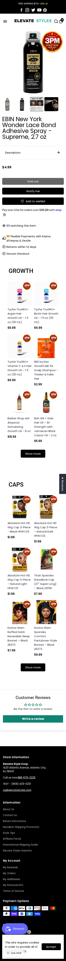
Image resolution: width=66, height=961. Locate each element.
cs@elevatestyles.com (17, 790)
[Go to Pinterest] (45, 10)
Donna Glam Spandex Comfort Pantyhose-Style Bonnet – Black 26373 (45, 638)
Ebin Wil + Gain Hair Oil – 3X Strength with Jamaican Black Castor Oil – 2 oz (45, 426)
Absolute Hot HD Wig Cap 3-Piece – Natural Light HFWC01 (19, 581)
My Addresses (11, 879)
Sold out (33, 181)
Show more (33, 454)
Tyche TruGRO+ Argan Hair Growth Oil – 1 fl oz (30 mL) (18, 315)
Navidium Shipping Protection (21, 827)
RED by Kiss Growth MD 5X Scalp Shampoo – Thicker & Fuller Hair (46, 370)
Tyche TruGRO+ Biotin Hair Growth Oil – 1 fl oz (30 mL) (46, 315)
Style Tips (9, 833)
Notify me (33, 191)
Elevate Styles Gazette (17, 850)
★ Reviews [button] (63, 484)
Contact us (10, 815)
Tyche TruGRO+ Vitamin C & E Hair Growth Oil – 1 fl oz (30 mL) (20, 368)
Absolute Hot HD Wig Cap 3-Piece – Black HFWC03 (19, 527)
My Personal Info (13, 885)
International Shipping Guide (20, 844)
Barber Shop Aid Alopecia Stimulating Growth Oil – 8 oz (19, 424)
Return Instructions (14, 821)
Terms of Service (13, 891)
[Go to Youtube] (39, 10)
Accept (51, 947)
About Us (8, 809)
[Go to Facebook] (21, 10)
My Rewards (10, 867)
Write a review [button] (33, 719)
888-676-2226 (26, 777)
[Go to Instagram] (27, 10)
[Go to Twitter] (33, 10)
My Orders (9, 873)
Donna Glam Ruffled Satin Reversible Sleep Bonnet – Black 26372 (19, 636)
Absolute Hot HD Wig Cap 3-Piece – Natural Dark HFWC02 (45, 529)
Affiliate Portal (12, 839)
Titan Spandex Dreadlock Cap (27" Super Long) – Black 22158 (45, 581)
